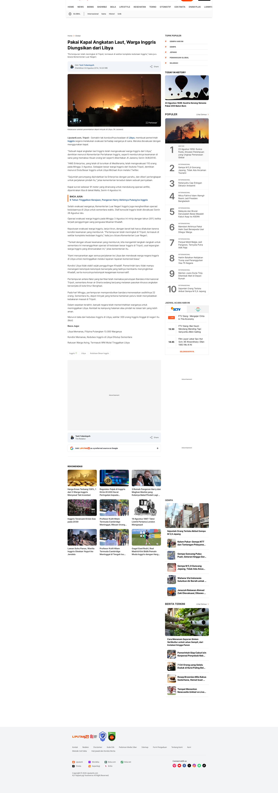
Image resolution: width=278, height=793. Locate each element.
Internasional (93, 14)
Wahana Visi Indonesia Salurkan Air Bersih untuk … (191, 579)
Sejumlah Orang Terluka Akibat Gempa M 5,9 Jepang (192, 289)
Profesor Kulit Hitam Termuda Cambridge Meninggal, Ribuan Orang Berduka (112, 522)
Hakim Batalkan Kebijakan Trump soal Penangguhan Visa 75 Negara (190, 260)
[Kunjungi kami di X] (189, 765)
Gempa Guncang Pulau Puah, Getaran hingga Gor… (191, 555)
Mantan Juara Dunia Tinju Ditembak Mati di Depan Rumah (190, 276)
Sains (103, 14)
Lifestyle (124, 7)
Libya (132, 137)
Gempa (169, 500)
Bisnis (90, 7)
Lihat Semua (201, 114)
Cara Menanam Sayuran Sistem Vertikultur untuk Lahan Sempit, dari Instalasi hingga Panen (185, 642)
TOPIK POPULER (173, 35)
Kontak (75, 747)
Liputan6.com (92, 773)
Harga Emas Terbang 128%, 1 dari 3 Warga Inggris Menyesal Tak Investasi (82, 492)
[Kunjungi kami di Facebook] (184, 765)
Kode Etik (110, 747)
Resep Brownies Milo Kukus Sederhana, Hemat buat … (191, 678)
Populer (171, 114)
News (80, 7)
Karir (189, 747)
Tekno (152, 7)
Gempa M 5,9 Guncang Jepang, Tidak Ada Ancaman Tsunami (192, 170)
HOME (71, 7)
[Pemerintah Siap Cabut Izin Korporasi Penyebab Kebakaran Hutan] (171, 654)
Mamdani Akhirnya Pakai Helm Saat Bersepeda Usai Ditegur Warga (191, 229)
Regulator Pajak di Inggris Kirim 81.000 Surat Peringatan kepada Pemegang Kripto (112, 492)
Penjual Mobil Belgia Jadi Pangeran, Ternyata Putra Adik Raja (190, 245)
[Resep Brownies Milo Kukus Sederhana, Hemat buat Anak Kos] (171, 678)
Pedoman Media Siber (128, 747)
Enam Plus (195, 7)
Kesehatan (140, 7)
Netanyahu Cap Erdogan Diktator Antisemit (190, 184)
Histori (112, 14)
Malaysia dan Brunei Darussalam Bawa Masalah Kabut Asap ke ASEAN (191, 214)
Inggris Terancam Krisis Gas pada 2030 (82, 520)
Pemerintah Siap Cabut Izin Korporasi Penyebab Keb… (191, 654)
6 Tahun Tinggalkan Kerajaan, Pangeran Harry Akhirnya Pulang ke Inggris (109, 200)
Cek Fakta (179, 7)
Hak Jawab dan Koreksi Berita (103, 751)
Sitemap (145, 747)
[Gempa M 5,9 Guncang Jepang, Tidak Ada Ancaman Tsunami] (171, 567)
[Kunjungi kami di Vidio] (174, 765)
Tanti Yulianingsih (86, 65)
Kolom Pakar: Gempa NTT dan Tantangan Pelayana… (191, 543)
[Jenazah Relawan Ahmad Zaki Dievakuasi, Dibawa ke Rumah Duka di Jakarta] (171, 591)
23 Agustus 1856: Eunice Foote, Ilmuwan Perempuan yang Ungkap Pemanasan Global (191, 153)
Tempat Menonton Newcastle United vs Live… (191, 690)
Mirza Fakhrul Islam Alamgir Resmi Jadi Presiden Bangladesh (191, 198)
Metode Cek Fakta (79, 751)
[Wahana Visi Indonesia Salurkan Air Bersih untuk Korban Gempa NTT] (171, 579)
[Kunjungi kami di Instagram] (194, 765)
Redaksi (85, 747)
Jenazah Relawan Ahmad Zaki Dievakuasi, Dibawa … (191, 591)
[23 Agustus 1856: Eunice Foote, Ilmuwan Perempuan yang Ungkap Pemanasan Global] (187, 130)
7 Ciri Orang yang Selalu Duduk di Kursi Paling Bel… (191, 666)
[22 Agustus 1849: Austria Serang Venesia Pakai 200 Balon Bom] (187, 87)
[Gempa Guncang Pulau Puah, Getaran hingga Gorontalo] (171, 555)
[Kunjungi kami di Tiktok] (204, 765)
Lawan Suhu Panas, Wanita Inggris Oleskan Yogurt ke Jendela (81, 551)
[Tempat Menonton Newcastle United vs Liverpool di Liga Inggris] (171, 690)
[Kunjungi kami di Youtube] (179, 765)
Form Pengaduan (160, 747)
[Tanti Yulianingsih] (72, 67)
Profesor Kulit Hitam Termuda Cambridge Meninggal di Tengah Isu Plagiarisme (112, 551)
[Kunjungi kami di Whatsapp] (199, 765)
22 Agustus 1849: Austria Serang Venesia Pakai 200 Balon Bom (185, 104)
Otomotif (165, 7)
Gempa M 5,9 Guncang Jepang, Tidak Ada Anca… (191, 567)
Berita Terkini (175, 603)
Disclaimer (97, 747)
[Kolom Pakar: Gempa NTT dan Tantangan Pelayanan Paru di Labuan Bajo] (171, 543)
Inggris (71, 141)
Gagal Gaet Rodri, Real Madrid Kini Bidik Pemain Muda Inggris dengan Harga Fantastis (146, 551)
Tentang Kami (177, 747)
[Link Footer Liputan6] (84, 736)
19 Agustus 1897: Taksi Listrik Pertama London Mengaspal (143, 522)
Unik (119, 14)
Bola (113, 7)
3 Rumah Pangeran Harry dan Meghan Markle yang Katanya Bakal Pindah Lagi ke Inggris (146, 492)
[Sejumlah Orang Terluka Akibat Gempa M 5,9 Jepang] (187, 515)
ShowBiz (102, 7)
